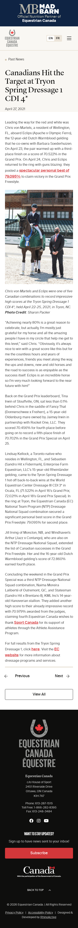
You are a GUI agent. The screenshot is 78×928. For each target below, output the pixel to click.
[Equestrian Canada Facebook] (31, 821)
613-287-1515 (44, 803)
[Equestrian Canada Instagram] (38, 821)
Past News (16, 59)
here (35, 649)
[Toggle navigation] (69, 38)
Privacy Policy (14, 912)
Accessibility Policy (40, 912)
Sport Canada (26, 623)
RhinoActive (48, 917)
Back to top (35, 890)
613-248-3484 (42, 811)
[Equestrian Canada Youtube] (46, 821)
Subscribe (39, 853)
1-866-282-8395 (45, 807)
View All (39, 694)
